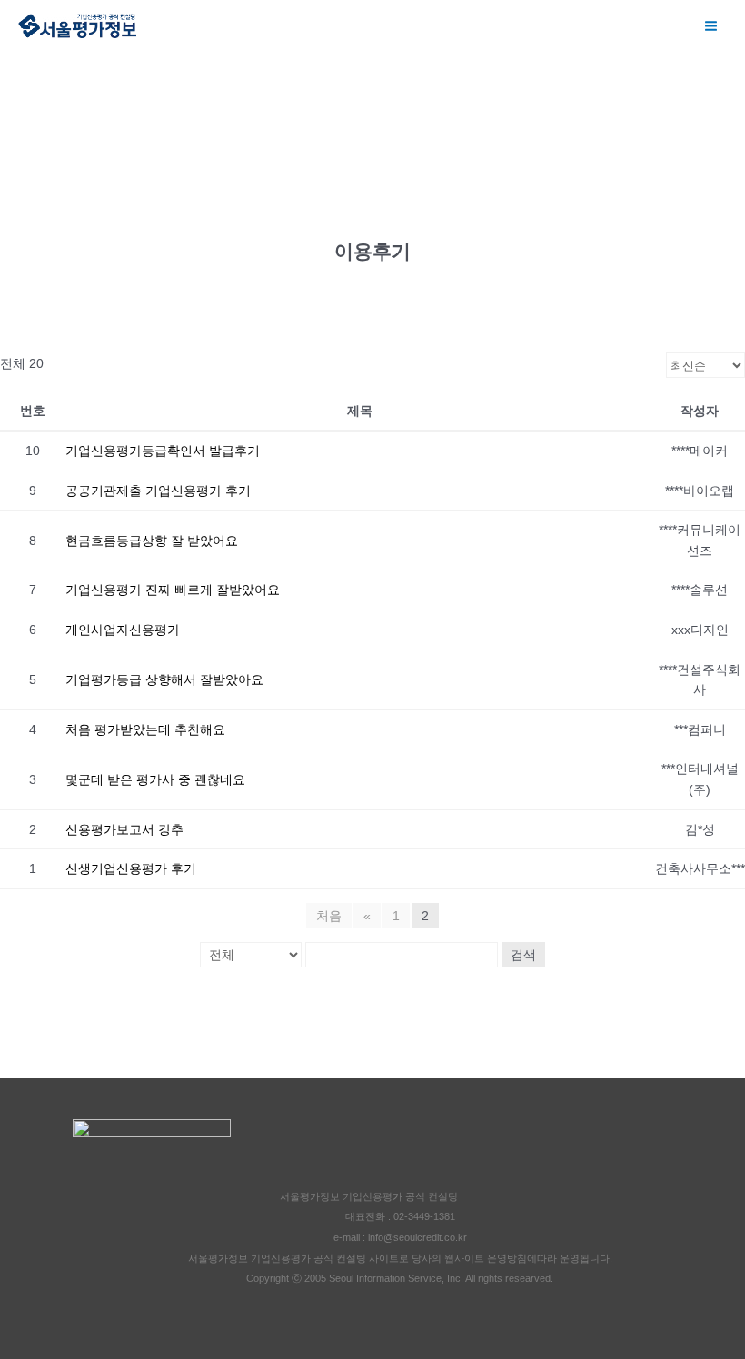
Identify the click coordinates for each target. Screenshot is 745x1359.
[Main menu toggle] (711, 26)
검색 (523, 954)
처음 (329, 915)
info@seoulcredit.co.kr (417, 1237)
